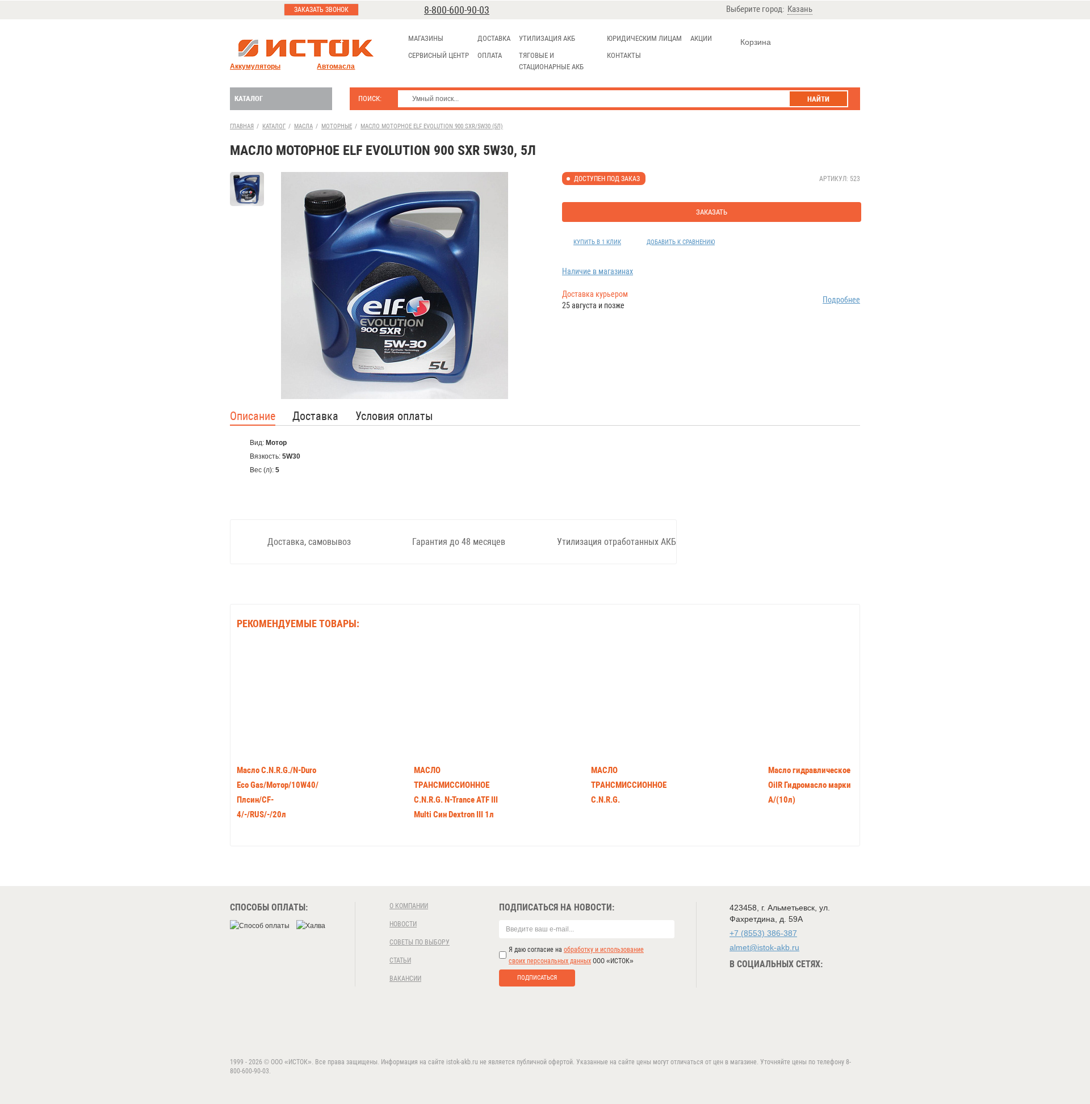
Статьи (400, 960)
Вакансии (405, 979)
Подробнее (841, 299)
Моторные (336, 126)
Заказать (711, 212)
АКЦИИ (701, 38)
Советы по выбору (419, 942)
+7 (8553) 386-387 (763, 933)
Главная (242, 126)
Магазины (425, 38)
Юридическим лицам (644, 38)
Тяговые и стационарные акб (551, 61)
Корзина (755, 42)
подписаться (537, 977)
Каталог (248, 98)
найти (818, 99)
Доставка (493, 38)
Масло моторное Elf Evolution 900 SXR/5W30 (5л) (431, 126)
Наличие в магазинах (597, 271)
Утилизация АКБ (547, 38)
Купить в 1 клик (597, 242)
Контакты (624, 55)
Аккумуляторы (255, 66)
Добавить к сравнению (681, 242)
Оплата (489, 55)
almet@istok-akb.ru (764, 947)
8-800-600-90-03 (456, 10)
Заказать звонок (321, 10)
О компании (408, 906)
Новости (403, 924)
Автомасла (336, 66)
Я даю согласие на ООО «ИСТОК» (576, 955)
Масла (303, 126)
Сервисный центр (438, 55)
